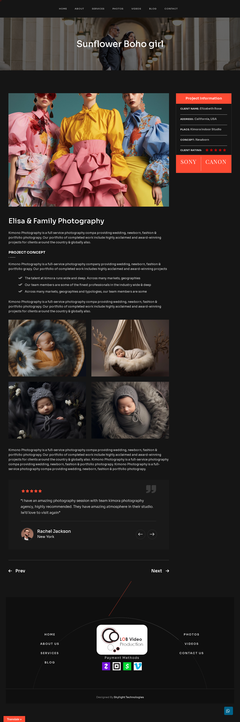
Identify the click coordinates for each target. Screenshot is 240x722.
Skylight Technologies (129, 697)
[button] (140, 534)
